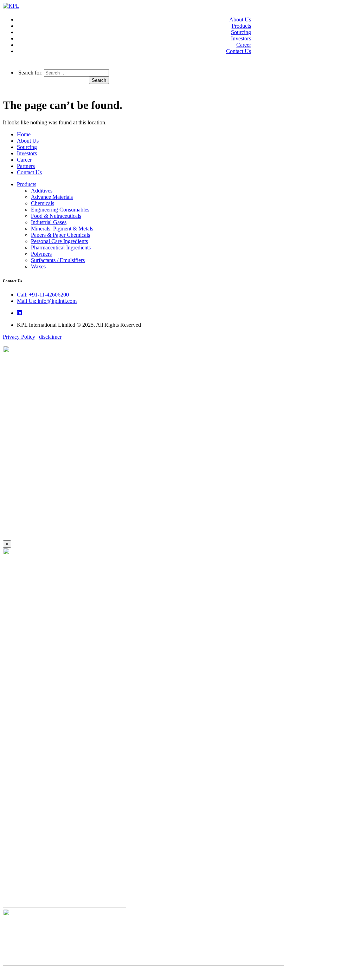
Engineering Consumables (60, 210)
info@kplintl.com (47, 301)
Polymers (41, 254)
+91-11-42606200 (43, 295)
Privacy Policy (19, 337)
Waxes (38, 266)
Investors (241, 38)
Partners (26, 166)
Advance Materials (52, 197)
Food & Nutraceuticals (56, 216)
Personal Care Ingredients (59, 241)
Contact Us (238, 51)
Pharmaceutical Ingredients (61, 247)
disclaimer (50, 337)
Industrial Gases (48, 222)
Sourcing (241, 32)
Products (241, 26)
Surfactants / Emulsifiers (58, 260)
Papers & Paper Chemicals (60, 235)
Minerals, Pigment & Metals (62, 229)
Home (24, 134)
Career (243, 45)
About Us (240, 19)
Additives (41, 191)
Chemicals (42, 203)
